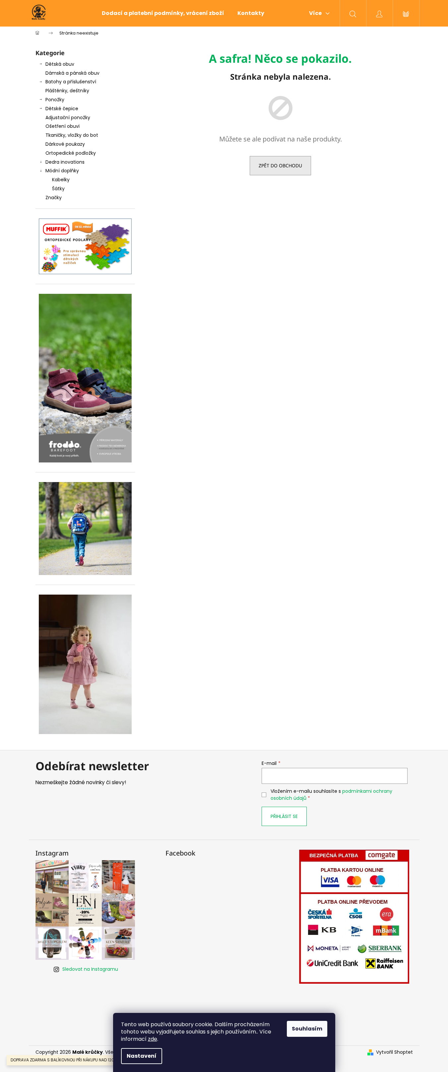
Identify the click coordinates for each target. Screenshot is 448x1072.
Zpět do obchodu (280, 165)
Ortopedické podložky (70, 153)
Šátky (58, 188)
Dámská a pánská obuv (72, 73)
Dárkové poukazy (65, 144)
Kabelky (61, 179)
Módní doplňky (62, 170)
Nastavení (142, 1056)
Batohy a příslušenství (70, 81)
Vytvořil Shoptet (394, 1052)
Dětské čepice (61, 108)
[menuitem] (163, 13)
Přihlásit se (284, 816)
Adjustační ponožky (67, 117)
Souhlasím (307, 1028)
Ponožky (54, 99)
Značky (53, 197)
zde (152, 1039)
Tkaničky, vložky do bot (71, 135)
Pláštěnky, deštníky (67, 90)
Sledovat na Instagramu (90, 969)
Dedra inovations (65, 162)
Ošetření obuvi (62, 126)
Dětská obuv (59, 64)
